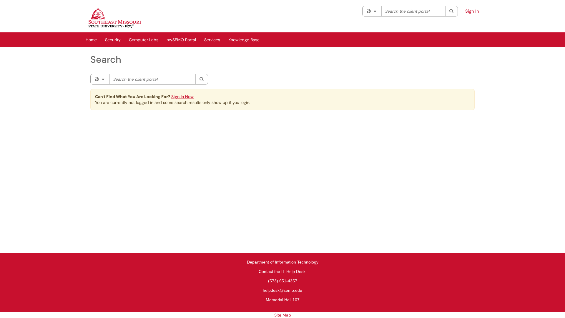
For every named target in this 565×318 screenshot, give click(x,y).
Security (113, 39)
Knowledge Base (244, 39)
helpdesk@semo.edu (282, 290)
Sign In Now (182, 96)
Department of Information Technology (282, 262)
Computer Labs (143, 39)
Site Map (282, 315)
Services (212, 39)
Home (91, 39)
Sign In (472, 11)
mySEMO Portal (181, 39)
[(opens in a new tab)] (115, 17)
